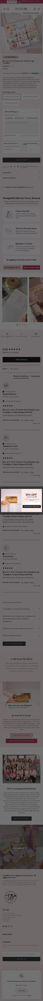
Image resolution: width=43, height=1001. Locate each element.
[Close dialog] (41, 490)
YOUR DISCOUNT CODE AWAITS (32, 506)
